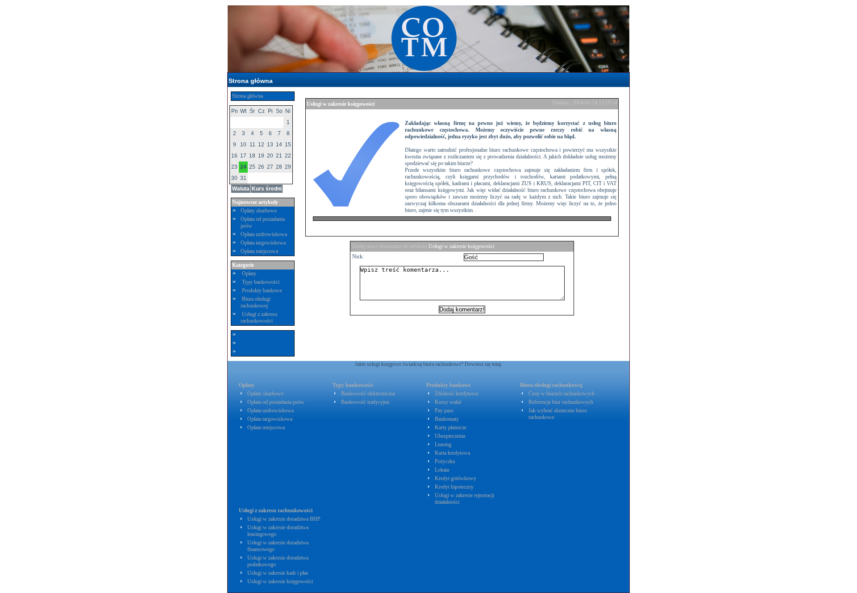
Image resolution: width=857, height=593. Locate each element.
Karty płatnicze (450, 427)
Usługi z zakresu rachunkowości (259, 317)
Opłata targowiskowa (263, 243)
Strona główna (251, 80)
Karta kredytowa (452, 453)
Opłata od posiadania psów (275, 402)
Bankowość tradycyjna (365, 402)
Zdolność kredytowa (456, 393)
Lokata (442, 470)
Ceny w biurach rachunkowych (561, 393)
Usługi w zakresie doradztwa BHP (283, 519)
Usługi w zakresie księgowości (340, 104)
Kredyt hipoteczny (454, 487)
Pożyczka (445, 461)
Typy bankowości (261, 282)
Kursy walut (448, 402)
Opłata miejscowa (259, 251)
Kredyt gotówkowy (455, 478)
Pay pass (444, 410)
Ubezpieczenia (450, 436)
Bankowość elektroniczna (368, 393)
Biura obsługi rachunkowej (255, 302)
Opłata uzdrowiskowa (264, 234)
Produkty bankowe (262, 290)
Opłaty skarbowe (259, 210)
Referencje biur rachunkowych (560, 402)
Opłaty (249, 273)
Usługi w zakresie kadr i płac (277, 573)
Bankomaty (447, 419)
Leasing (443, 444)
